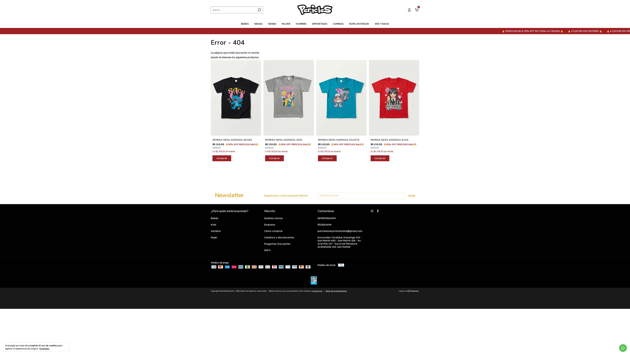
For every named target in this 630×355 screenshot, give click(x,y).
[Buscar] (259, 10)
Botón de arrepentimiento (336, 291)
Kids (213, 224)
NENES (272, 23)
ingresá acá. (317, 291)
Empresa (269, 224)
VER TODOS (382, 23)
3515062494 (324, 224)
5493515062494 (326, 218)
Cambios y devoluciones (279, 237)
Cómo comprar (273, 231)
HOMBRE (301, 23)
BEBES (245, 23)
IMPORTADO (319, 23)
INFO (267, 250)
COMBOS (338, 23)
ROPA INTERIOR (359, 23)
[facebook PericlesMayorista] (378, 211)
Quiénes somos (273, 218)
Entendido (44, 348)
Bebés (214, 218)
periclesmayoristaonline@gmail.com (339, 231)
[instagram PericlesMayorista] (372, 211)
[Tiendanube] (409, 291)
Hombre (216, 231)
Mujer (214, 237)
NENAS (258, 23)
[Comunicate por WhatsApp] (623, 348)
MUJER (286, 23)
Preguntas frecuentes (277, 243)
